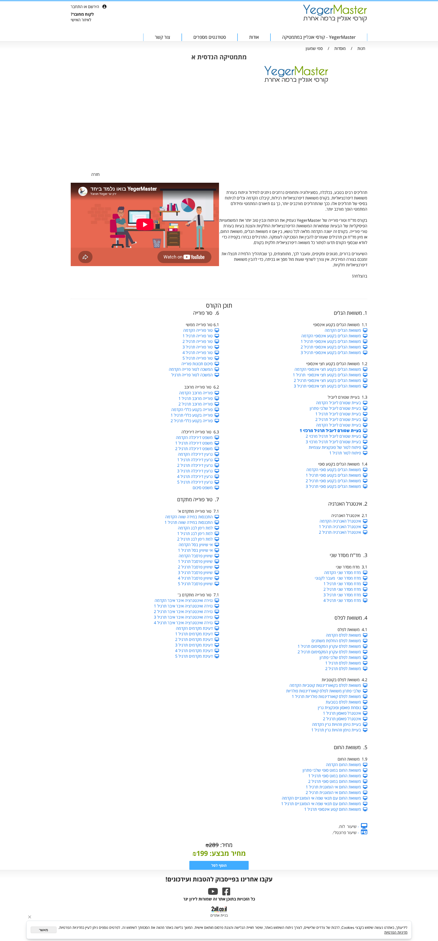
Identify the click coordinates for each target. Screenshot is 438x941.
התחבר (77, 6)
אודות (254, 37)
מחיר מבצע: (227, 853)
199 (202, 853)
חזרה (95, 174)
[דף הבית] (335, 14)
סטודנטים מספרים (209, 37)
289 (214, 844)
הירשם (93, 6)
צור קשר (162, 37)
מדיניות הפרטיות (395, 932)
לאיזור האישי (81, 20)
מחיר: (225, 844)
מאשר (43, 930)
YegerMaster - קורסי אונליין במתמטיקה (319, 37)
